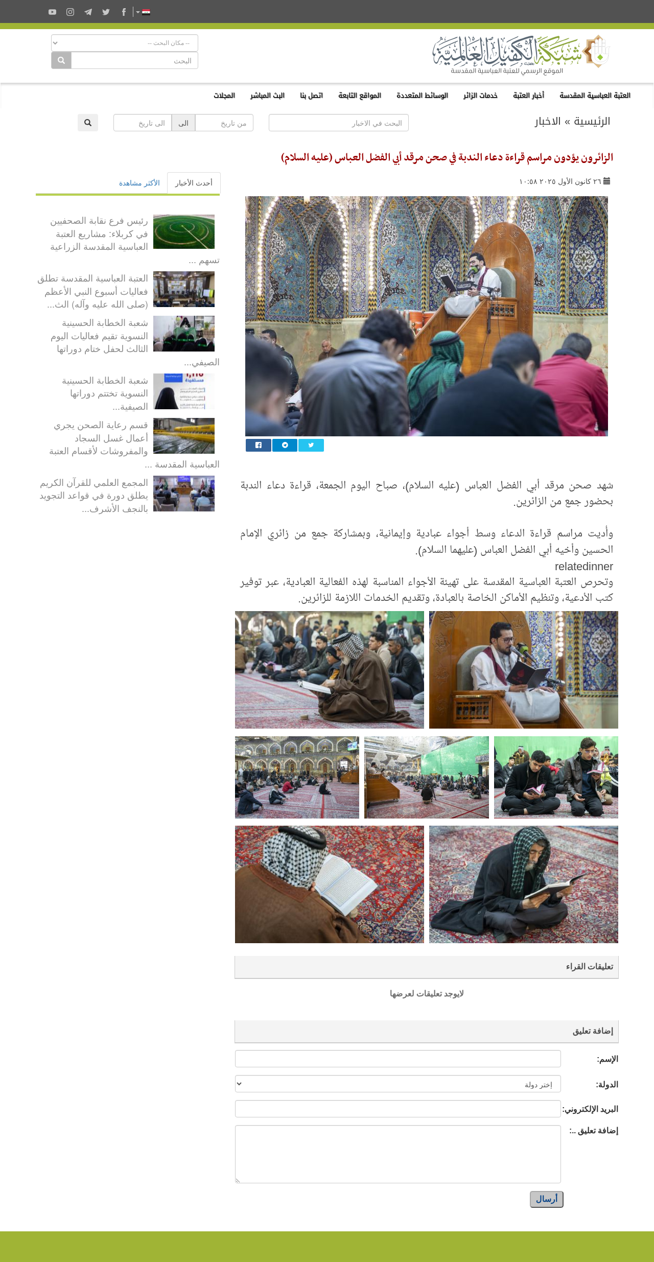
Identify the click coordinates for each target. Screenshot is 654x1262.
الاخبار (548, 121)
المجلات (224, 95)
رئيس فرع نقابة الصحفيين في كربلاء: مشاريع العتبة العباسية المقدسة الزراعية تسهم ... (135, 239)
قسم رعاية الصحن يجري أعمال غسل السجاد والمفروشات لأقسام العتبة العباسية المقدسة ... (134, 443)
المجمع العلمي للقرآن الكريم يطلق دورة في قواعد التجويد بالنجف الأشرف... (93, 495)
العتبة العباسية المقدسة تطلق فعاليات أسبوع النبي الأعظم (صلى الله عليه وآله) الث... (92, 290)
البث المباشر (267, 95)
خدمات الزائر (480, 95)
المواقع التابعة (359, 95)
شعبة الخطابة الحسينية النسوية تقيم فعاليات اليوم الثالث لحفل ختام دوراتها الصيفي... (135, 341)
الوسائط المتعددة (422, 95)
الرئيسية (592, 121)
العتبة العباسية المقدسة (594, 95)
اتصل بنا (311, 95)
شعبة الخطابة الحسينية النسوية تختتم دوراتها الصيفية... (105, 392)
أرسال (546, 1199)
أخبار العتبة (528, 95)
